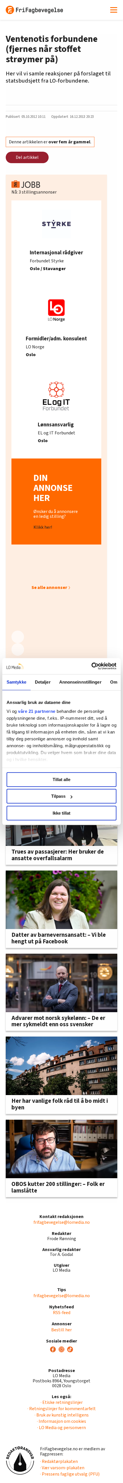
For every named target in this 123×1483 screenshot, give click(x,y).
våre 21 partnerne (36, 711)
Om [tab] (113, 682)
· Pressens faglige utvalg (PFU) (70, 1474)
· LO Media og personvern (61, 1428)
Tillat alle (61, 779)
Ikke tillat (61, 813)
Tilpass (58, 796)
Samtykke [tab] (16, 682)
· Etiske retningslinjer (62, 1402)
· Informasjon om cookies (61, 1421)
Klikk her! (42, 527)
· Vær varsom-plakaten (62, 1468)
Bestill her (61, 1330)
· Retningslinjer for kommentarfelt (61, 1409)
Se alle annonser (49, 587)
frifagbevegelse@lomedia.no (61, 1222)
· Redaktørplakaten (59, 1461)
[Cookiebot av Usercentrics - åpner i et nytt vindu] (91, 666)
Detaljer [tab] (43, 682)
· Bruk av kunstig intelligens (62, 1415)
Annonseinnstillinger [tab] (80, 682)
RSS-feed (61, 1313)
